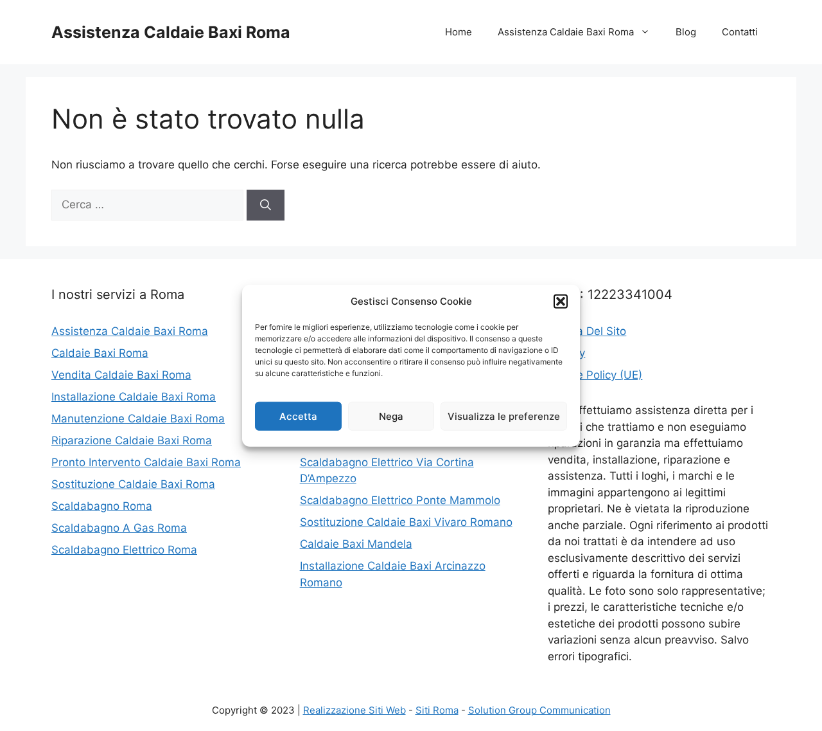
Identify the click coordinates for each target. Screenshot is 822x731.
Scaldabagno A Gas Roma (119, 527)
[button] (560, 301)
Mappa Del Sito (587, 331)
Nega (391, 416)
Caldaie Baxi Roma (99, 353)
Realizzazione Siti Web (354, 710)
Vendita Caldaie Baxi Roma (121, 374)
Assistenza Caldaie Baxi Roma (170, 32)
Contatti (740, 32)
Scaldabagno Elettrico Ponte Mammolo (400, 500)
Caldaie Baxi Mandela (356, 543)
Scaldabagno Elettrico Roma (124, 549)
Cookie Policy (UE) (595, 374)
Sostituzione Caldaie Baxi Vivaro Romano (406, 522)
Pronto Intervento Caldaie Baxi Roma (146, 462)
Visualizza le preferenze (504, 416)
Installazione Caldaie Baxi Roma (133, 396)
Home (458, 32)
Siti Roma (437, 710)
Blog (686, 32)
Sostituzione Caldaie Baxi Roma (133, 484)
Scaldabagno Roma (101, 506)
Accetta (298, 416)
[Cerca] (265, 205)
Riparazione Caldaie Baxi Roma (131, 440)
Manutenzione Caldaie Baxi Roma (138, 418)
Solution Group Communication (539, 710)
